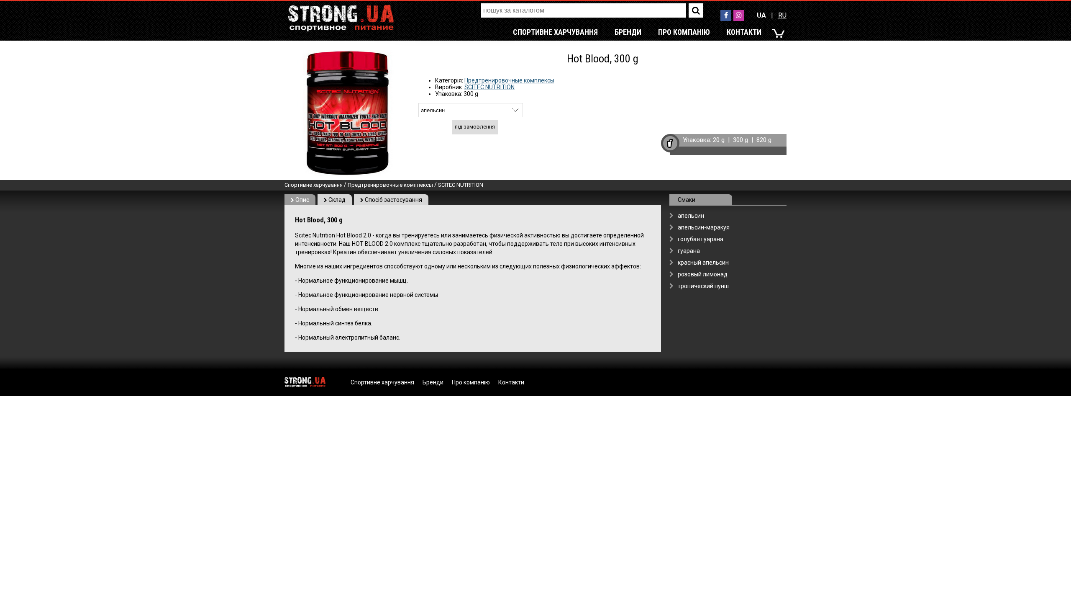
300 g (740, 140)
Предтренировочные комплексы (509, 80)
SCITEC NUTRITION (489, 87)
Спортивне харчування (555, 32)
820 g (763, 140)
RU (782, 15)
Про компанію (684, 32)
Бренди (628, 32)
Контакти (744, 32)
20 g (719, 140)
